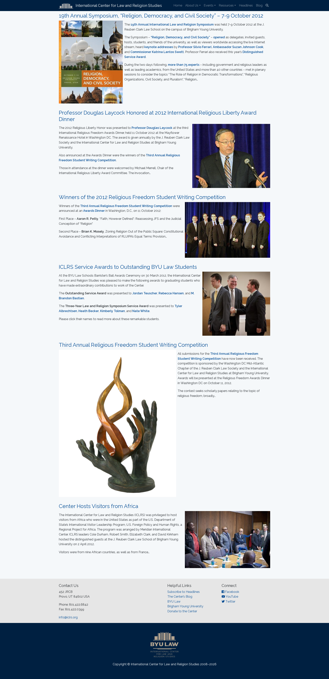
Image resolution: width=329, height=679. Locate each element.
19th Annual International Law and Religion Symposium (172, 24)
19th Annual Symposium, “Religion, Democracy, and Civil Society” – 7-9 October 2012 (161, 16)
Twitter (230, 601)
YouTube (231, 596)
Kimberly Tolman (112, 311)
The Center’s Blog (179, 596)
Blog (259, 5)
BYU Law (173, 601)
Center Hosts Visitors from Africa (98, 506)
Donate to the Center (182, 611)
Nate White (140, 311)
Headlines (246, 5)
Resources (226, 5)
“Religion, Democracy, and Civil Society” (180, 37)
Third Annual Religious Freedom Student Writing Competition (133, 345)
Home (177, 5)
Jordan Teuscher (144, 293)
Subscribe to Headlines (183, 592)
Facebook (231, 592)
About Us (191, 5)
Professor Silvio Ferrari (195, 47)
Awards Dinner (94, 211)
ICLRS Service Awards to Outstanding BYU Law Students (128, 267)
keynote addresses (158, 47)
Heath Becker (88, 311)
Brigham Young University (185, 606)
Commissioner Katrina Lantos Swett (157, 52)
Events (208, 5)
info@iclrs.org (68, 617)
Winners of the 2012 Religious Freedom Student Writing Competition (142, 197)
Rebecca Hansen (171, 293)
